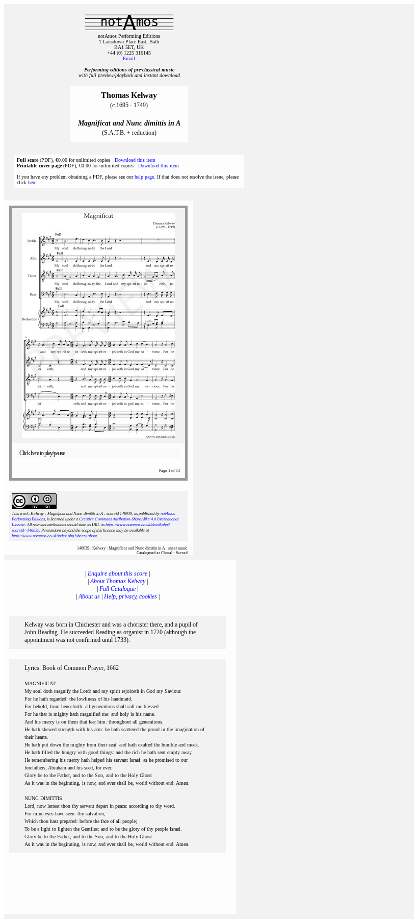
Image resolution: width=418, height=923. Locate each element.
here (32, 182)
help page (144, 177)
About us (89, 596)
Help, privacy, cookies (130, 596)
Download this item (135, 160)
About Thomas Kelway (117, 581)
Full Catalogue (117, 588)
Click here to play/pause (42, 453)
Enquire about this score (117, 573)
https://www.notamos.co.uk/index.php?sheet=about (54, 536)
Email (129, 58)
